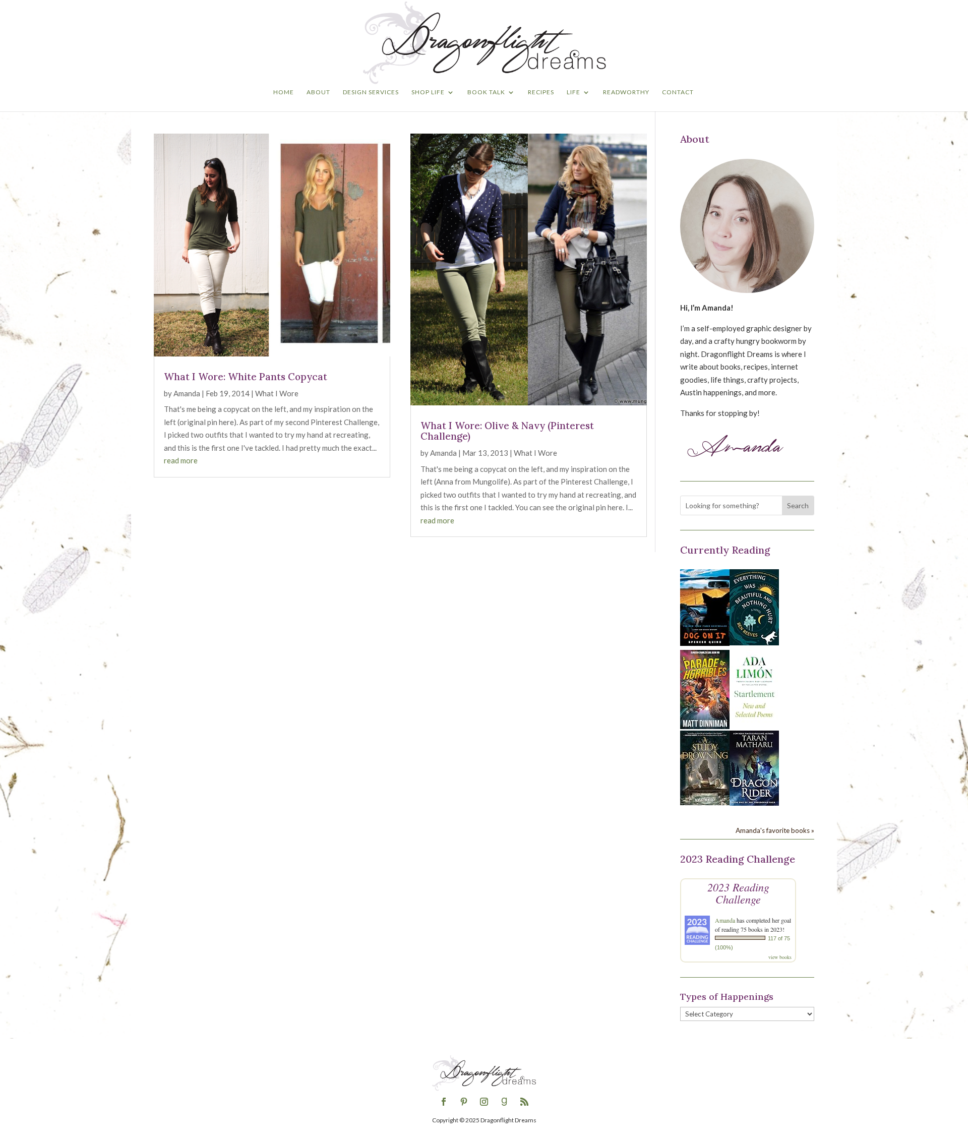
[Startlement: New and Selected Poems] (754, 723)
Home (283, 92)
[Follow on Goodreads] (504, 1102)
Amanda (186, 393)
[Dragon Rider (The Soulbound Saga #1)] (754, 802)
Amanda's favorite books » (775, 830)
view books (780, 956)
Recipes (541, 92)
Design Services (371, 92)
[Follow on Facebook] (444, 1102)
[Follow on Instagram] (484, 1102)
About (318, 92)
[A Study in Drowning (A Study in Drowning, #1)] (705, 802)
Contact (678, 92)
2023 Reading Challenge (738, 893)
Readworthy (626, 92)
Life (573, 92)
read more (181, 460)
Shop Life (428, 92)
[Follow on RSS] (524, 1102)
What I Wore (276, 393)
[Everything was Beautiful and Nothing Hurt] (754, 642)
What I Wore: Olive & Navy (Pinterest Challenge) (507, 430)
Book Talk (486, 92)
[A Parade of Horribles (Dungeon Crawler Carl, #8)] (705, 726)
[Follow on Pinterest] (464, 1102)
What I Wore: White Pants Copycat (245, 377)
